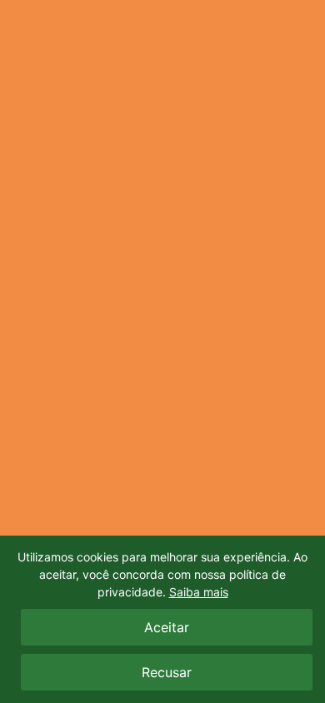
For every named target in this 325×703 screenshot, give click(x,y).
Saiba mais (198, 592)
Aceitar (166, 627)
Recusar (167, 672)
